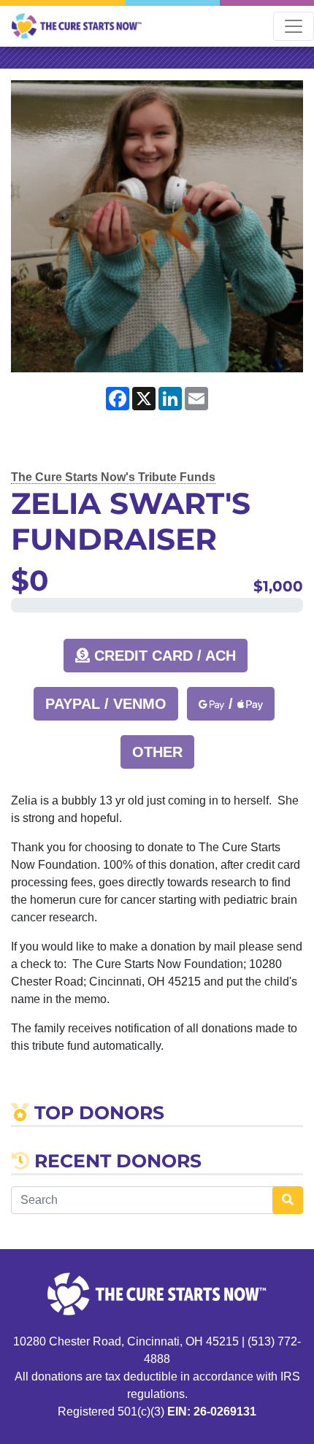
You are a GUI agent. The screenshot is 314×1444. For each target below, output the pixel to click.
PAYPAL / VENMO (105, 704)
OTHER (157, 752)
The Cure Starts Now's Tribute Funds (113, 477)
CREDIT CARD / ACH (163, 656)
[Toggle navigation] (293, 26)
